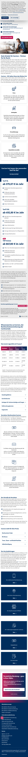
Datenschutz (22, 9)
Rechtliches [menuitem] (4, 742)
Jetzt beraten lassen (7, 37)
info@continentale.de (20, 751)
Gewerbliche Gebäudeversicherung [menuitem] (10, 728)
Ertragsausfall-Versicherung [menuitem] (8, 723)
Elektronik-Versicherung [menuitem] (7, 721)
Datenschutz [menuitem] (5, 740)
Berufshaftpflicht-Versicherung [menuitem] (9, 717)
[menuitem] (14, 704)
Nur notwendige (14, 17)
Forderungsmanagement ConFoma (9, 562)
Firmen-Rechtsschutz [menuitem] (7, 725)
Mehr (14, 582)
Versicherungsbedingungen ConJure (9, 304)
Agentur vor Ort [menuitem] (5, 734)
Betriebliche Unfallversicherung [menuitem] (9, 710)
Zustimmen (5, 17)
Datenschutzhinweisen (18, 12)
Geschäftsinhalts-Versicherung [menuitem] (9, 726)
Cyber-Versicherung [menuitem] (6, 719)
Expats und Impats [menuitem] (6, 712)
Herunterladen (21, 306)
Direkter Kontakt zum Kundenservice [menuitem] (7, 736)
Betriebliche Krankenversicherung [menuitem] (10, 708)
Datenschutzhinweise (13, 14)
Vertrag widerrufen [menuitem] (6, 744)
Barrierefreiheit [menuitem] (5, 738)
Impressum (4, 14)
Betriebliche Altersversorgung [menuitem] (9, 707)
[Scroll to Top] (25, 752)
